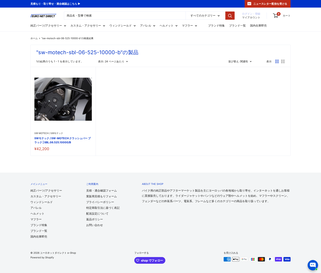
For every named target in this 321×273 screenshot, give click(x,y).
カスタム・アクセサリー (85, 25)
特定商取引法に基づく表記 (103, 208)
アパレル (145, 25)
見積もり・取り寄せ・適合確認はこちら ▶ (55, 3)
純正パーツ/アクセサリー (46, 25)
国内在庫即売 (258, 25)
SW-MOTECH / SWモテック (48, 133)
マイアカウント (251, 17)
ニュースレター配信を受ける (270, 3)
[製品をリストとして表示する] (283, 61)
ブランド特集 (216, 25)
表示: (101, 61)
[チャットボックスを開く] (313, 265)
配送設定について (97, 213)
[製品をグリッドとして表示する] (277, 61)
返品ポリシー (94, 219)
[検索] (230, 16)
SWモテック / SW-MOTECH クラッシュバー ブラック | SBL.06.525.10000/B (62, 140)
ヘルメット (167, 25)
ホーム (34, 38)
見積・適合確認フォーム (101, 190)
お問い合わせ (94, 225)
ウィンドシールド (120, 25)
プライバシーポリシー (100, 202)
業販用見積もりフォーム (101, 196)
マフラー (187, 25)
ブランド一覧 (237, 25)
